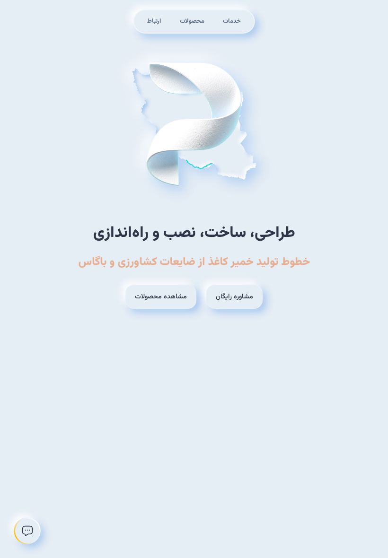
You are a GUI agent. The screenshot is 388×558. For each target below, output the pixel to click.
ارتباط (154, 21)
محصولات (192, 21)
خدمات (232, 21)
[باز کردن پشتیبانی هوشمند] (27, 531)
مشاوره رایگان (234, 296)
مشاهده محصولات (161, 296)
